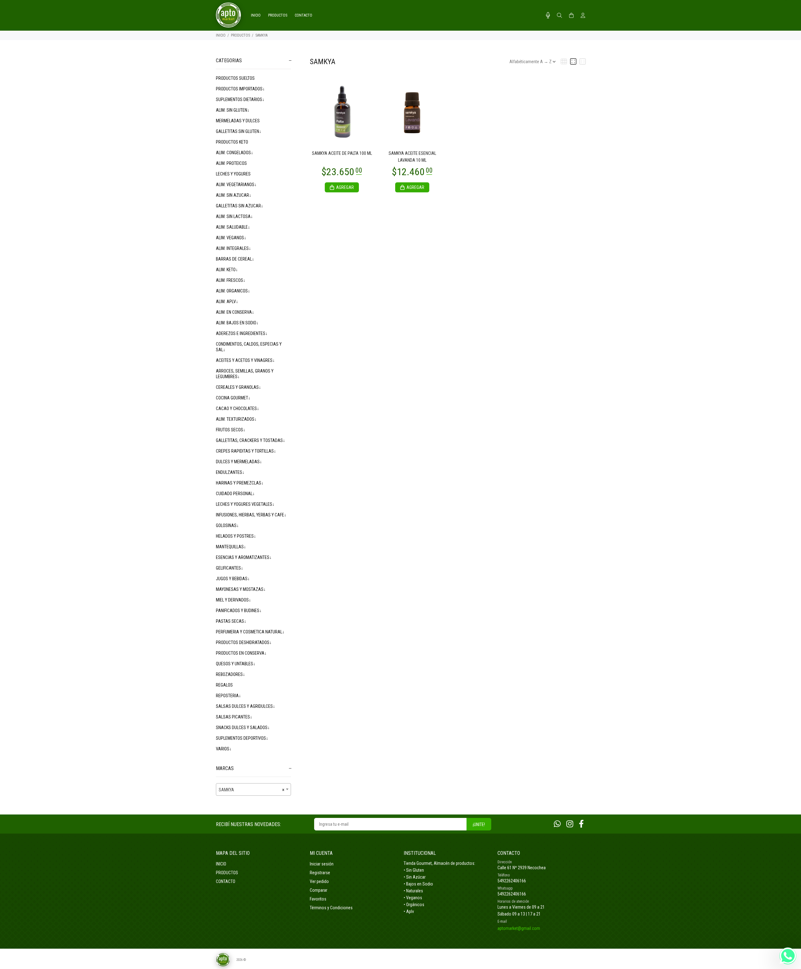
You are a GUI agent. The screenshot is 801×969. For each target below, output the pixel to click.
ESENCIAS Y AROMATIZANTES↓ (244, 557)
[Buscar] (559, 16)
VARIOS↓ (224, 748)
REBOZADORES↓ (230, 674)
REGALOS (224, 684)
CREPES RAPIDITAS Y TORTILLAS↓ (246, 451)
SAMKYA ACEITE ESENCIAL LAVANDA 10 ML (412, 157)
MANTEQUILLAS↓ (231, 546)
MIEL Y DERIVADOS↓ (233, 599)
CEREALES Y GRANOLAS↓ (238, 387)
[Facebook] (581, 824)
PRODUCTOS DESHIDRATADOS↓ (244, 642)
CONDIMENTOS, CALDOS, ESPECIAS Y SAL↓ (249, 347)
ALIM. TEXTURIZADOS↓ (236, 419)
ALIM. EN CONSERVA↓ (235, 312)
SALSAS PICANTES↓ (234, 716)
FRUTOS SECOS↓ (230, 429)
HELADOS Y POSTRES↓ (236, 536)
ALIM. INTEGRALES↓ (233, 248)
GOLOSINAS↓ (227, 525)
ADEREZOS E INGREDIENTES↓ (242, 333)
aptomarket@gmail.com (518, 928)
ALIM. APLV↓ (227, 301)
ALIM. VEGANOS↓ (231, 237)
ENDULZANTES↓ (230, 472)
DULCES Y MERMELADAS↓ (239, 461)
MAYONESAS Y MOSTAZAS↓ (241, 589)
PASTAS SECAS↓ (231, 621)
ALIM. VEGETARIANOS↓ (236, 184)
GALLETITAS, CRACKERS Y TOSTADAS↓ (250, 440)
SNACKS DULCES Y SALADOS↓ (243, 727)
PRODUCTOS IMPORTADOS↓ (240, 88)
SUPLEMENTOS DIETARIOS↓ (240, 99)
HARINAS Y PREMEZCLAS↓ (239, 482)
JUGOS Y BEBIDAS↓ (233, 578)
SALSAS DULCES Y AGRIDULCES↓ (245, 706)
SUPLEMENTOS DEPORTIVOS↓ (242, 738)
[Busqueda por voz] (548, 15)
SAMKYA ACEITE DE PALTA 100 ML (342, 153)
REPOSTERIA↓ (228, 695)
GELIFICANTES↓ (229, 568)
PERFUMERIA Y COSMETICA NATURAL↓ (250, 631)
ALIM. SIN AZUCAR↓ (233, 195)
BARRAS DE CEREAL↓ (235, 258)
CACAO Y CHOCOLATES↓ (237, 408)
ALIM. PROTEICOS (231, 163)
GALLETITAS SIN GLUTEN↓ (238, 131)
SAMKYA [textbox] (251, 789)
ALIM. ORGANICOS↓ (233, 290)
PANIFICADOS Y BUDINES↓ (239, 610)
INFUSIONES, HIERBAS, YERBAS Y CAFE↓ (251, 514)
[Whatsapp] (557, 824)
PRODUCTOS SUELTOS (235, 78)
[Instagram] (569, 824)
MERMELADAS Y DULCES (238, 120)
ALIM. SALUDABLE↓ (233, 227)
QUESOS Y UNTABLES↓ (235, 663)
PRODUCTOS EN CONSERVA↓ (241, 653)
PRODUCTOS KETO (232, 142)
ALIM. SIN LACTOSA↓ (234, 216)
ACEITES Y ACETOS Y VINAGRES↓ (245, 360)
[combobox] (253, 789)
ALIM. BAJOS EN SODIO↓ (237, 322)
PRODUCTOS (240, 35)
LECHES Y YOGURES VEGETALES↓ (245, 504)
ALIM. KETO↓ (227, 269)
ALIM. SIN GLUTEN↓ (232, 110)
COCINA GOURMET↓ (233, 397)
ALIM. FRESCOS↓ (230, 280)
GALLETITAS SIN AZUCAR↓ (239, 205)
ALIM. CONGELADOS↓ (234, 152)
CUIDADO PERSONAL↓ (235, 493)
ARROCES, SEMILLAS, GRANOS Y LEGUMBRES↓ (244, 373)
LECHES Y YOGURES (233, 173)
